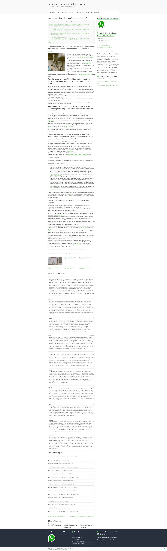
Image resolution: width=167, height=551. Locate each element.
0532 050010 (87, 63)
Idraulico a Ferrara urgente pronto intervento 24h (107, 537)
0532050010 (65, 141)
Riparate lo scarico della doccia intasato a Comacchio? (62, 484)
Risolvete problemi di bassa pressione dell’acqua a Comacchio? (64, 477)
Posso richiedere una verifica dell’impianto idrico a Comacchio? (64, 511)
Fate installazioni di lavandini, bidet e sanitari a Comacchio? (62, 491)
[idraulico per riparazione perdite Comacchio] (86, 261)
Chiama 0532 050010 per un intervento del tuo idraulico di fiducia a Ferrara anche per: (69, 39)
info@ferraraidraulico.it (105, 45)
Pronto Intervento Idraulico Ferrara (67, 4)
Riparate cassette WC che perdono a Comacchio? (61, 470)
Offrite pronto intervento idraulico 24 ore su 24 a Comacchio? (63, 487)
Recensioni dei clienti (53, 41)
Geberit (80, 227)
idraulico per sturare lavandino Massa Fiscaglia (79, 154)
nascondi (73, 21)
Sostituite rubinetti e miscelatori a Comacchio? (60, 474)
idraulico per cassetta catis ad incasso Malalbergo (82, 516)
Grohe (84, 227)
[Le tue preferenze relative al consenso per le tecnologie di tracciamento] (164, 548)
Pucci (87, 227)
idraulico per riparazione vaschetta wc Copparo (70, 525)
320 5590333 (70, 151)
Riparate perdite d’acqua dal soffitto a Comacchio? (61, 463)
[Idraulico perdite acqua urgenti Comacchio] (55, 261)
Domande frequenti (53, 42)
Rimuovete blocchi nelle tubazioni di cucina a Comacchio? (62, 504)
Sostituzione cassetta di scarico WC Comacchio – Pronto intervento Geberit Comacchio (70, 38)
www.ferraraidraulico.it (106, 47)
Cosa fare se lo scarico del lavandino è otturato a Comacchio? (63, 467)
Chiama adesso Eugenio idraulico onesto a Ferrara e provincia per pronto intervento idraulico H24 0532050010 (74, 12)
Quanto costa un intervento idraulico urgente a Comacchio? (63, 457)
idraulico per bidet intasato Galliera (56, 516)
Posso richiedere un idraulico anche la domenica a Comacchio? (64, 494)
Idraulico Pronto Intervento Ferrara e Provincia (107, 85)
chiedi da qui (105, 43)
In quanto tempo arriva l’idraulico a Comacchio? (60, 460)
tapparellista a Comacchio (68, 126)
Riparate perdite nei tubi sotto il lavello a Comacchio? (61, 497)
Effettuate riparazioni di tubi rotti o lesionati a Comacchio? (62, 480)
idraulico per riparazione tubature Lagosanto (86, 525)
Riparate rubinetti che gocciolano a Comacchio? (60, 508)
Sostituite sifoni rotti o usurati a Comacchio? (59, 501)
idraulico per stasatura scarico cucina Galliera (54, 524)
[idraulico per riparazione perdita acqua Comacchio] (71, 261)
